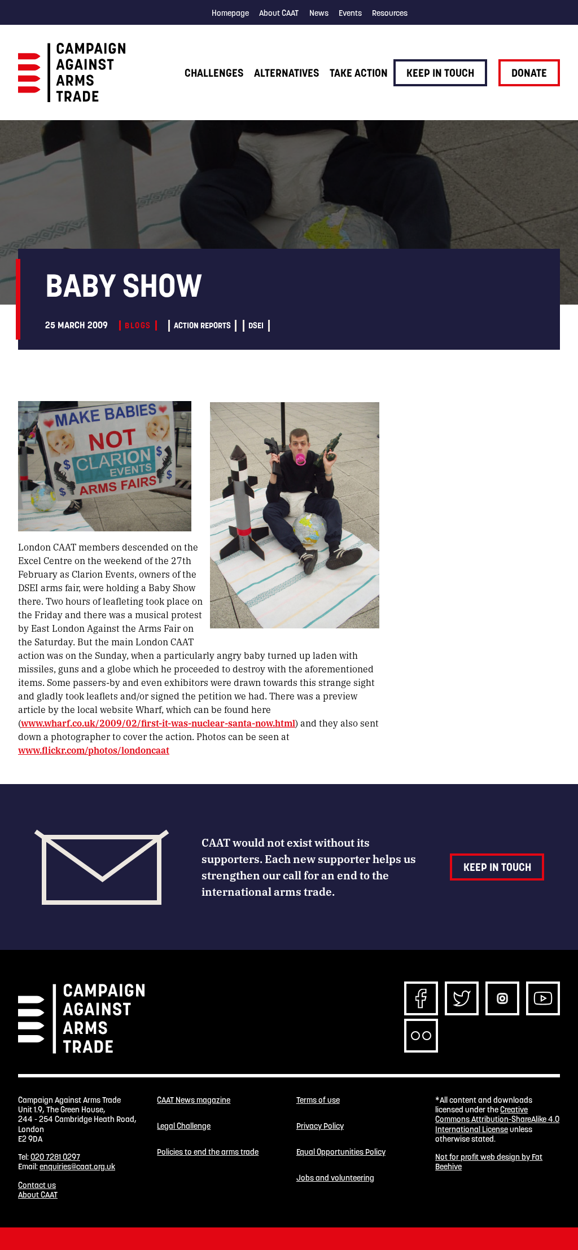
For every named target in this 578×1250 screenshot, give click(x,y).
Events (350, 13)
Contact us (37, 1185)
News (319, 13)
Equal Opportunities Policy (341, 1152)
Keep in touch (440, 73)
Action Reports (202, 325)
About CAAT (279, 13)
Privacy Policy (320, 1126)
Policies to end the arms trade (208, 1152)
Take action (359, 73)
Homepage (230, 13)
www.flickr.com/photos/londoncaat (93, 749)
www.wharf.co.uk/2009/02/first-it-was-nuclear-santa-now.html (158, 722)
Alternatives (286, 73)
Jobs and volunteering (335, 1178)
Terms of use (318, 1100)
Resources (390, 13)
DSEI (256, 325)
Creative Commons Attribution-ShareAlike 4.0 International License (497, 1119)
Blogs (138, 325)
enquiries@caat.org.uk (77, 1166)
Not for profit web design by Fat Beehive (488, 1162)
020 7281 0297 (55, 1157)
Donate (529, 73)
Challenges (214, 73)
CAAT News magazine (193, 1100)
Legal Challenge (184, 1126)
